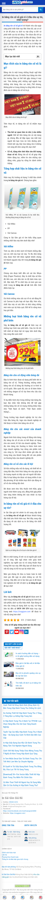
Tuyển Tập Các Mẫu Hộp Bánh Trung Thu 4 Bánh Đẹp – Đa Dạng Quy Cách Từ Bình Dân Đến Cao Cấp (22, 735)
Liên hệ (4, 855)
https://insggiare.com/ (18, 813)
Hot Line (31, 832)
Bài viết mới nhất (13, 648)
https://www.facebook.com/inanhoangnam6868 (19, 811)
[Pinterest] (7, 632)
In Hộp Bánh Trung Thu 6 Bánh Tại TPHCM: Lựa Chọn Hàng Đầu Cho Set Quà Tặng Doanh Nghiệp (22, 724)
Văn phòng (32, 838)
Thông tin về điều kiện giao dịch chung (15, 859)
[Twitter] (12, 632)
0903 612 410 (33, 834)
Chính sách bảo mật (9, 853)
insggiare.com (24, 892)
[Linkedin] (26, 632)
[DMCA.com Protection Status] (22, 886)
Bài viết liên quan (13, 644)
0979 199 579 (30, 825)
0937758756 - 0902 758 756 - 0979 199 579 (14, 836)
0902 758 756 (8, 825)
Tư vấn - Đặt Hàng (13, 832)
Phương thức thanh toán (10, 857)
